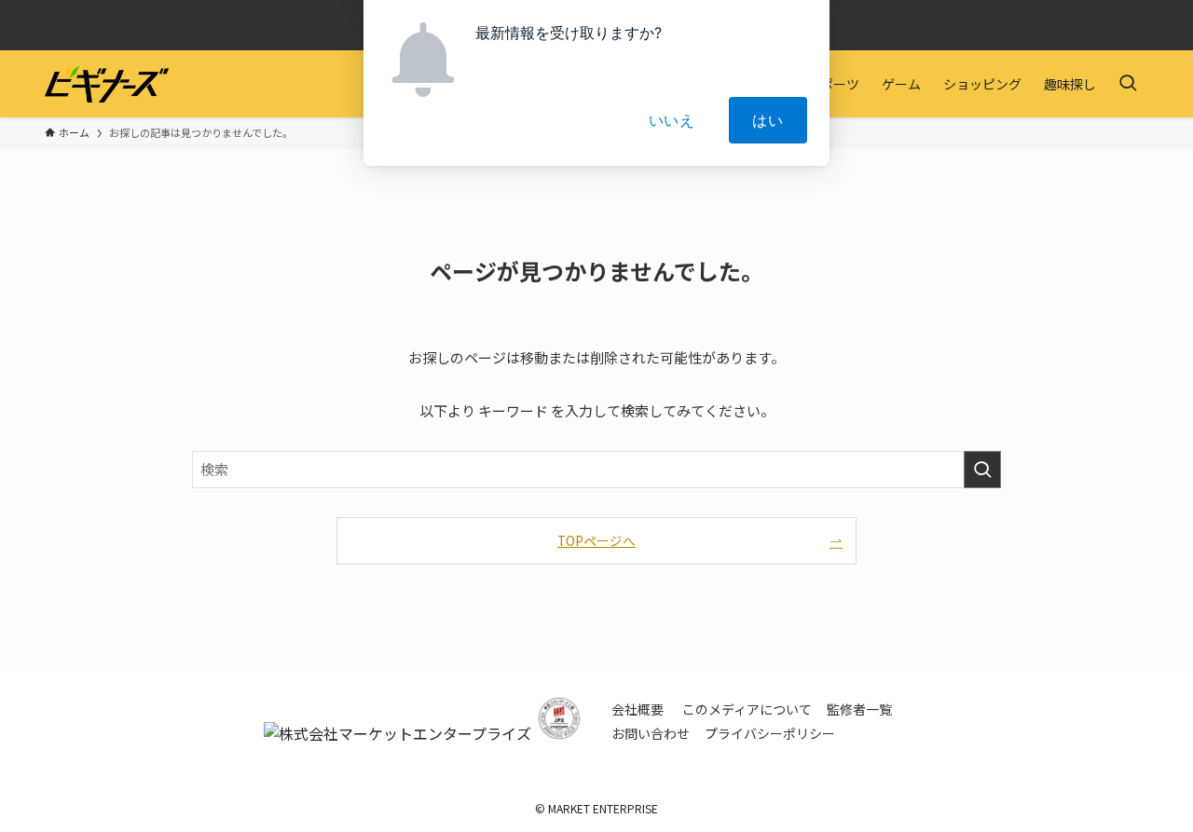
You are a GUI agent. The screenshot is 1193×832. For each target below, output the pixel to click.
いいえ (672, 120)
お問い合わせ (650, 733)
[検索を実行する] (982, 469)
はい (768, 120)
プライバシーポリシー (770, 733)
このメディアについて (747, 709)
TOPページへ (596, 540)
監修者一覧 (859, 709)
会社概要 (637, 709)
